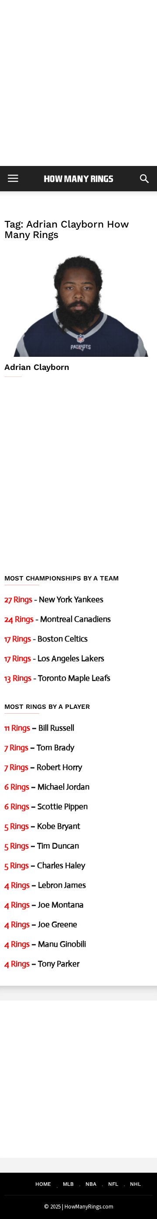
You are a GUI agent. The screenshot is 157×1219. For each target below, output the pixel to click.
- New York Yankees (53, 599)
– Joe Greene (40, 924)
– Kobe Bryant (42, 826)
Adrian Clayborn (36, 367)
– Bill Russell (39, 728)
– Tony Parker (41, 964)
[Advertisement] (78, 83)
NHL (135, 1184)
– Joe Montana (44, 905)
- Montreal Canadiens (57, 619)
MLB (68, 1184)
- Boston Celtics (46, 639)
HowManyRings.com (89, 1206)
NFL (113, 1184)
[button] (144, 178)
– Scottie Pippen (46, 806)
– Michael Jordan (46, 787)
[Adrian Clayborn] (78, 302)
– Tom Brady (39, 747)
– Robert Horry (43, 767)
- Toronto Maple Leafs (57, 678)
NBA (90, 1184)
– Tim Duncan (41, 846)
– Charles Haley (44, 865)
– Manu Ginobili (45, 944)
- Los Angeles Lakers (54, 658)
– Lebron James (45, 885)
